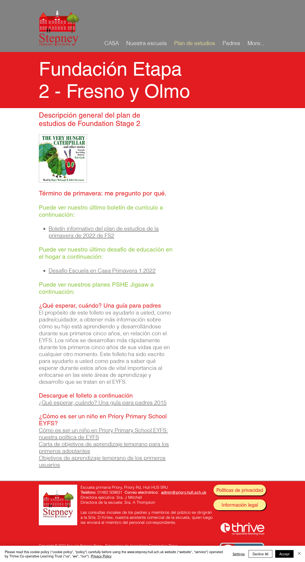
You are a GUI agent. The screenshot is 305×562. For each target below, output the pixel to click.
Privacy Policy (101, 556)
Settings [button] (239, 553)
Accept (284, 553)
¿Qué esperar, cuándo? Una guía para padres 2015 (103, 402)
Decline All (260, 553)
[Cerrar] (299, 554)
